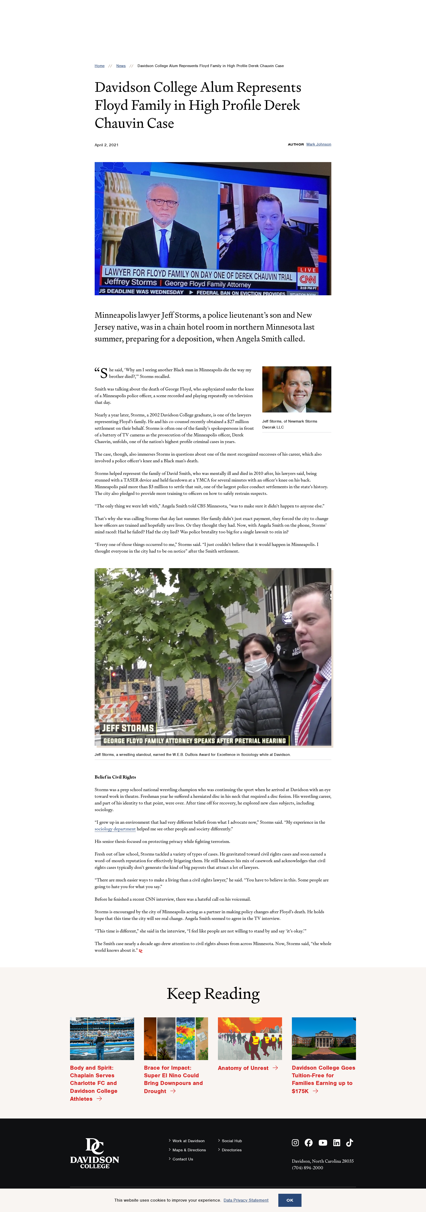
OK (289, 1200)
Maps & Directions (189, 1150)
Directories (232, 1150)
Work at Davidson (189, 1140)
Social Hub (232, 1140)
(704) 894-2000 (307, 1168)
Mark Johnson (318, 144)
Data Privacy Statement (246, 1200)
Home (100, 65)
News (121, 65)
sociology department (115, 829)
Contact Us (183, 1159)
